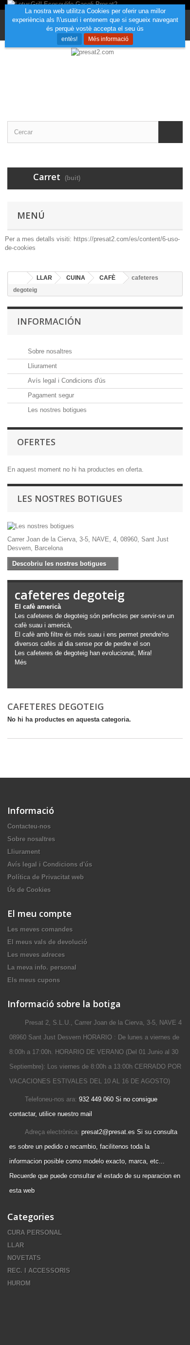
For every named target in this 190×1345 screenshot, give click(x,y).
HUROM (19, 1283)
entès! (69, 39)
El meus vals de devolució (47, 942)
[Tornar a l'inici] (17, 278)
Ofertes (36, 442)
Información (49, 321)
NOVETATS (24, 1258)
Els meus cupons (33, 980)
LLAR (15, 1245)
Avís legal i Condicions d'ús (66, 380)
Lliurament (41, 366)
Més (21, 662)
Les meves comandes (40, 929)
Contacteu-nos (29, 826)
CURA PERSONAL (34, 1232)
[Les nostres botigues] (95, 526)
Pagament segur (50, 395)
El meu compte (39, 913)
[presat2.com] (95, 72)
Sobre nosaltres (49, 351)
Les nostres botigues (56, 410)
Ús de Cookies (29, 889)
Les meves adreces (36, 954)
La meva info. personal (41, 967)
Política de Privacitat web (45, 877)
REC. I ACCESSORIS (38, 1270)
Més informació (108, 39)
